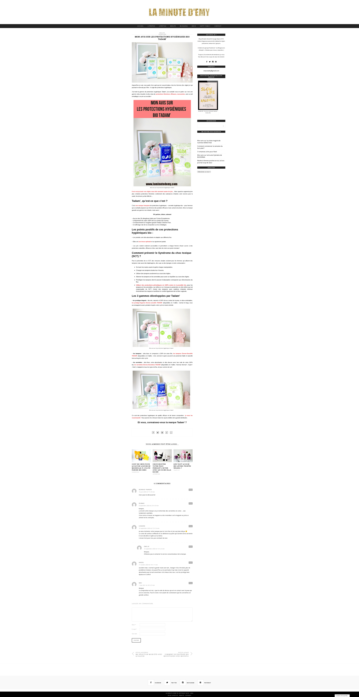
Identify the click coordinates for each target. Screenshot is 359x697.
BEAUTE (173, 26)
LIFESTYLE (162, 26)
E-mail (134, 629)
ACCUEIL (141, 26)
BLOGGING (184, 26)
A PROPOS (151, 26)
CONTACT (217, 26)
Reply (190, 489)
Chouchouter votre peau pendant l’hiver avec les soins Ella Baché (162, 468)
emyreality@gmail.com (211, 71)
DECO (194, 26)
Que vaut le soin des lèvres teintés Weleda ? (182, 466)
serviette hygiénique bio (175, 205)
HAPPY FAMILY (205, 26)
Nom (134, 625)
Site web (134, 634)
